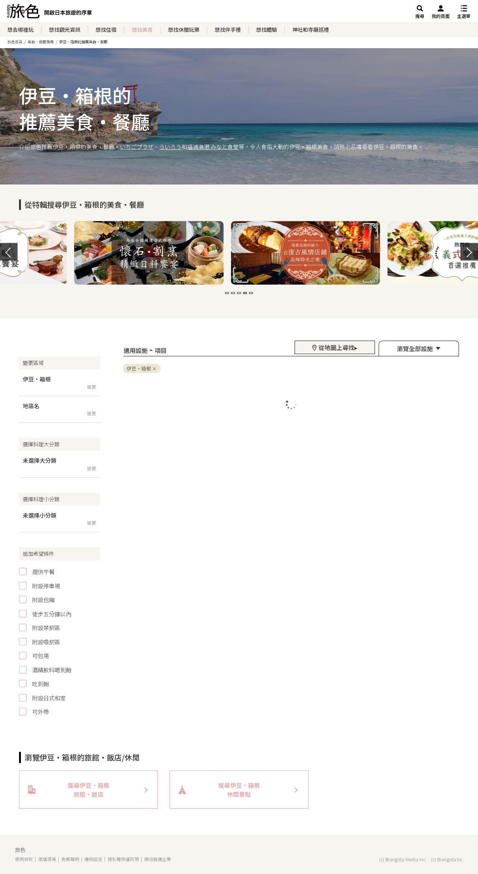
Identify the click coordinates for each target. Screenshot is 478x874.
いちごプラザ (136, 146)
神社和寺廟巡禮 (310, 29)
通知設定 (93, 859)
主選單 (464, 16)
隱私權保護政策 (123, 859)
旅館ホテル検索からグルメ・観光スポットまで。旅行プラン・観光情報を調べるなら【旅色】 (49, 13)
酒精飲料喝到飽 (51, 670)
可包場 (40, 656)
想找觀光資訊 (64, 29)
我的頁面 (441, 16)
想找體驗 (266, 29)
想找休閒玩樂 (183, 29)
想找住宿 (106, 29)
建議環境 (47, 859)
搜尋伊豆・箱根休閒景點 (239, 790)
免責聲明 (70, 859)
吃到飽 (40, 684)
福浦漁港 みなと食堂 (213, 146)
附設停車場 (46, 586)
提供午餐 (43, 572)
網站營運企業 (157, 859)
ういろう (170, 146)
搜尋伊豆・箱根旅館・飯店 (88, 790)
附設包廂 (43, 600)
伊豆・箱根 (139, 368)
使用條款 (24, 859)
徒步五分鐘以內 (51, 614)
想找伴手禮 (228, 29)
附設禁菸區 (46, 628)
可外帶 (40, 712)
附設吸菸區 (46, 642)
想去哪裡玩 (20, 29)
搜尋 (419, 16)
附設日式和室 (49, 698)
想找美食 (142, 29)
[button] (227, 293)
